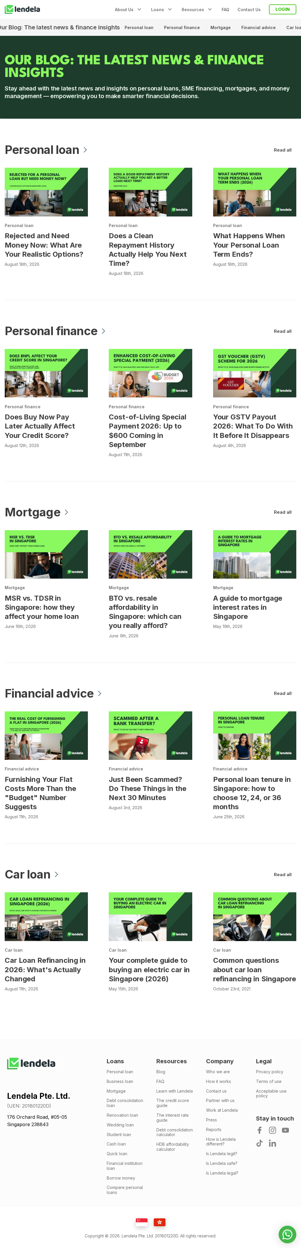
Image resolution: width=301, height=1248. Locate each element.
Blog (160, 1071)
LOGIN (282, 9)
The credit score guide (172, 1103)
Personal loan (140, 27)
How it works (218, 1081)
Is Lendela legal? (222, 1173)
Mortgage (221, 27)
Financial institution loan (125, 1166)
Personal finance (182, 27)
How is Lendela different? (221, 1142)
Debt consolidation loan (125, 1103)
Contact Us (249, 9)
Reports (213, 1129)
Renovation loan (122, 1115)
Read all (283, 149)
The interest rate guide (172, 1118)
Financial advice (259, 27)
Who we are (218, 1071)
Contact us (216, 1091)
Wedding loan (120, 1125)
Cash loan (116, 1144)
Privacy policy (269, 1071)
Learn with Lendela (174, 1091)
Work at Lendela (222, 1110)
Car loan (14, 950)
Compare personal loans (125, 1190)
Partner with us (220, 1100)
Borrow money (121, 1178)
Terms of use (269, 1081)
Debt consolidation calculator (174, 1132)
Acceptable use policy (271, 1093)
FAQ (225, 9)
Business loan (120, 1081)
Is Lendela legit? (221, 1153)
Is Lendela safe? (222, 1163)
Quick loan (117, 1153)
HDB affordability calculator (172, 1147)
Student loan (119, 1134)
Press (211, 1120)
